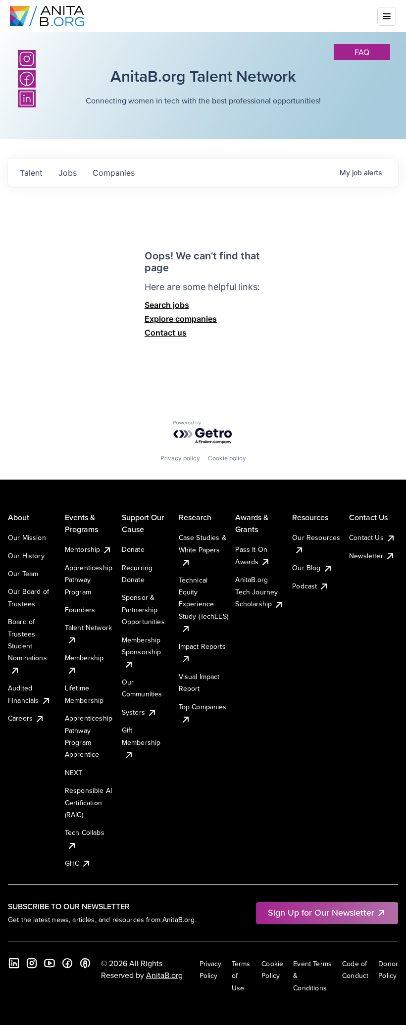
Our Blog (306, 568)
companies (114, 173)
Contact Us (366, 537)
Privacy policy (180, 458)
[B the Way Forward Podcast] (85, 963)
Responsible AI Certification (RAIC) (88, 802)
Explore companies (181, 319)
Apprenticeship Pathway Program (88, 580)
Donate (133, 549)
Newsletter (366, 556)
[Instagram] (27, 59)
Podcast (304, 586)
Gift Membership (141, 736)
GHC (72, 863)
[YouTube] (49, 963)
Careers (20, 718)
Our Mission (27, 537)
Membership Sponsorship (141, 646)
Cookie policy (227, 458)
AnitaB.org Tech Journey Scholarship (256, 592)
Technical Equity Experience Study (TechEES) (203, 598)
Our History (26, 556)
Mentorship (83, 549)
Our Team (23, 574)
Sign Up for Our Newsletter (321, 912)
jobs (67, 173)
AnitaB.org (164, 975)
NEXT (74, 773)
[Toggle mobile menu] (386, 16)
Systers (133, 712)
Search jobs (167, 305)
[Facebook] (67, 963)
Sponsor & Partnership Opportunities (143, 609)
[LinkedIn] (14, 963)
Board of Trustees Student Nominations (27, 640)
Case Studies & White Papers (202, 543)
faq (362, 52)
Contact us (166, 333)
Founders (80, 610)
